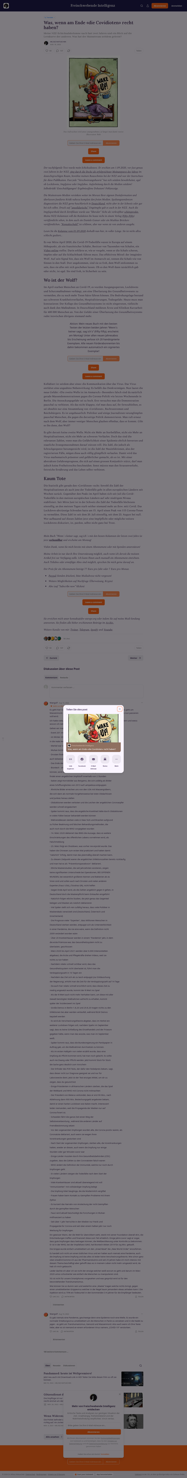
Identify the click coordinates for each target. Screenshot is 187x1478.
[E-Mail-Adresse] (93, 759)
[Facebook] (82, 759)
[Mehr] (116, 759)
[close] (120, 709)
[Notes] (105, 759)
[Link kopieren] (70, 759)
